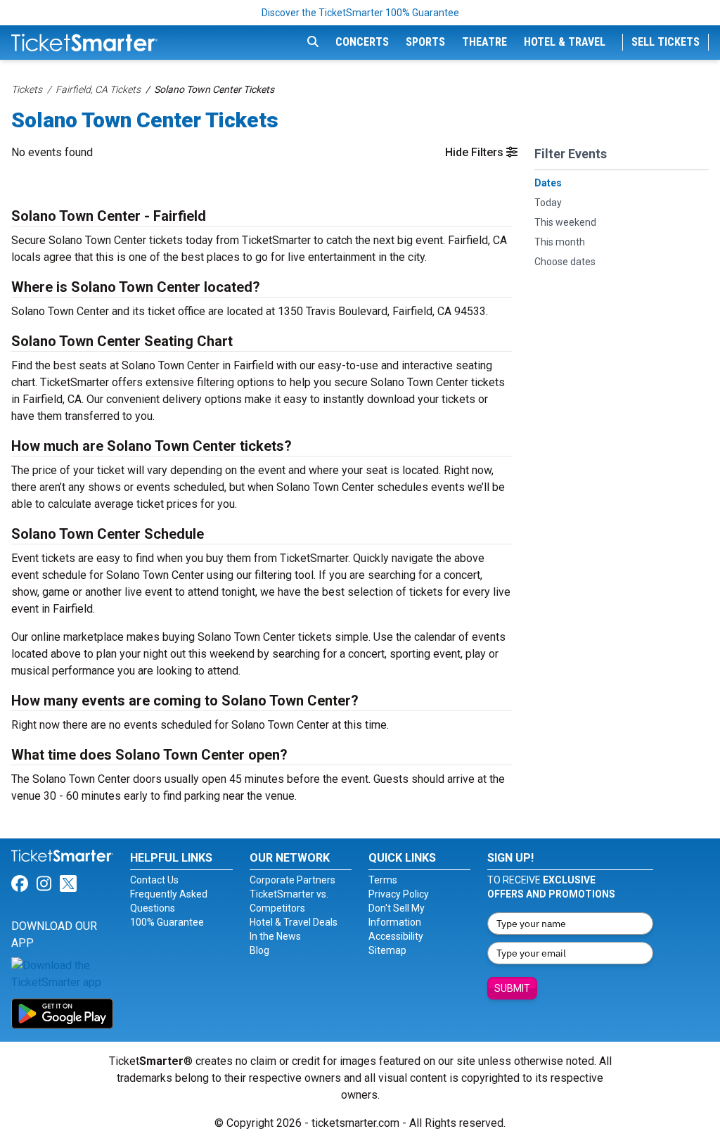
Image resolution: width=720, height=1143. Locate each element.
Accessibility (395, 936)
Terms (382, 880)
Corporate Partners (292, 880)
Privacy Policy (398, 894)
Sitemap (387, 950)
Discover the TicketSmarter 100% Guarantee (360, 12)
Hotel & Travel (564, 42)
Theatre (484, 42)
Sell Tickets (665, 42)
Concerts (362, 42)
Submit (512, 988)
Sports (425, 42)
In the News (275, 936)
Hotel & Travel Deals (294, 922)
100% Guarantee (167, 922)
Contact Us (154, 880)
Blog (259, 950)
